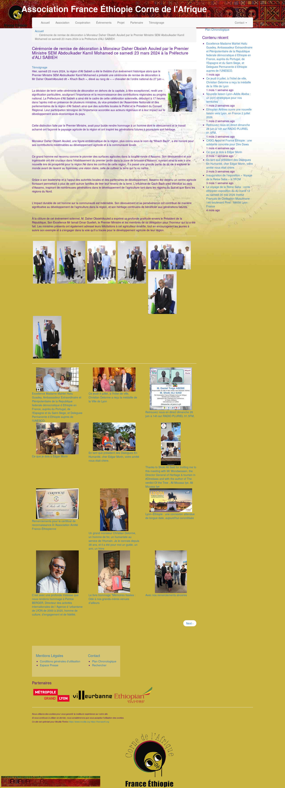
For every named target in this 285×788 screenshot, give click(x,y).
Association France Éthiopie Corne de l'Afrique (114, 9)
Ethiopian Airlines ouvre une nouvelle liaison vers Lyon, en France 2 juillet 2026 (229, 113)
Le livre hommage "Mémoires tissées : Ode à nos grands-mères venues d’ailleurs (112, 599)
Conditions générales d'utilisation (60, 661)
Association (62, 22)
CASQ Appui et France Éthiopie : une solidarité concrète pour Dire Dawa (229, 142)
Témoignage (156, 22)
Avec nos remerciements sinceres (166, 595)
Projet (120, 22)
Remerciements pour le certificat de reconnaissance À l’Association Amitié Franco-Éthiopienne (55, 525)
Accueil (45, 22)
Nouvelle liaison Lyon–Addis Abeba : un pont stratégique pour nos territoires (228, 97)
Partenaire (136, 22)
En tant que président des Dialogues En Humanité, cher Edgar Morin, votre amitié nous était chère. (114, 456)
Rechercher (99, 665)
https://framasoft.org (100, 721)
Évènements (103, 22)
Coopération (82, 22)
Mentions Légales (49, 655)
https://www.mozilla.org (79, 721)
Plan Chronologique (217, 29)
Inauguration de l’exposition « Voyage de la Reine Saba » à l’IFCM (229, 177)
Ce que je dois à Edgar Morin (50, 456)
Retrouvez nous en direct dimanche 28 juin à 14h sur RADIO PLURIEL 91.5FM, (169, 414)
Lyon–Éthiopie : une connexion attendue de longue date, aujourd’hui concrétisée (170, 516)
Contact (240, 22)
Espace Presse (49, 665)
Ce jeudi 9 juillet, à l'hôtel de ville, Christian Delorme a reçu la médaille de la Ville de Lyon (113, 397)
